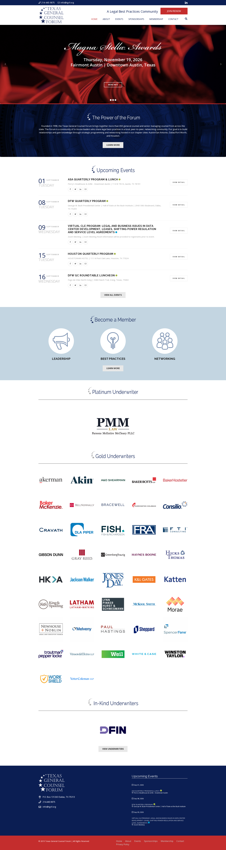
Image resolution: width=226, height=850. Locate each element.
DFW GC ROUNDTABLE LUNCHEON (91, 275)
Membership (167, 841)
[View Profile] (113, 426)
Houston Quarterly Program (90, 253)
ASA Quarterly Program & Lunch (93, 179)
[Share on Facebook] (70, 189)
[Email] (85, 189)
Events (137, 841)
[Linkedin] (80, 189)
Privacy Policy (122, 844)
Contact (180, 841)
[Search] (186, 19)
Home (119, 841)
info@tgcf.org (49, 806)
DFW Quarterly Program (87, 201)
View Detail (179, 182)
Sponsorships (151, 841)
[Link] (186, 2)
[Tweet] (75, 189)
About (128, 841)
